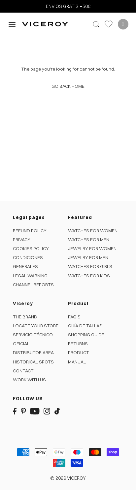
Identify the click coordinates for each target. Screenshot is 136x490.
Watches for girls (90, 266)
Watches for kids (89, 275)
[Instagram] (47, 411)
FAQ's (74, 316)
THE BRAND (25, 316)
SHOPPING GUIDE (86, 334)
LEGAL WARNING (30, 275)
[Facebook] (15, 411)
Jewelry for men (88, 257)
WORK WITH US (29, 379)
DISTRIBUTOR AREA (33, 352)
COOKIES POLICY (31, 248)
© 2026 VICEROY (68, 478)
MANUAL (77, 361)
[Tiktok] (57, 411)
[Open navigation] (12, 24)
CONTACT (23, 370)
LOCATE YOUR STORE (35, 325)
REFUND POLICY (30, 230)
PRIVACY (21, 239)
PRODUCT (78, 352)
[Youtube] (35, 411)
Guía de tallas (85, 325)
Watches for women (93, 230)
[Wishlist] (108, 24)
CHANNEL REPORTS (33, 284)
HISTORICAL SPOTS (33, 361)
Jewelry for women (92, 248)
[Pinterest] (23, 411)
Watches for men (88, 239)
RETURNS (78, 343)
